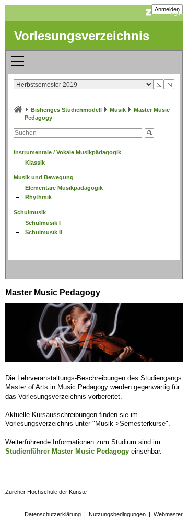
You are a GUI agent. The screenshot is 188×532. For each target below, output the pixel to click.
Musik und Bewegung (44, 177)
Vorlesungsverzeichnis (81, 36)
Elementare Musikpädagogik (64, 187)
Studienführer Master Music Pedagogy (67, 451)
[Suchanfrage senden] (149, 133)
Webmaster (168, 514)
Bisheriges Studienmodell (66, 110)
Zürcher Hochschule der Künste (46, 492)
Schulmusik (30, 212)
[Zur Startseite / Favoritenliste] (18, 110)
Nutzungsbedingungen (117, 514)
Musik (118, 110)
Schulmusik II (43, 232)
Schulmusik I (43, 222)
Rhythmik (38, 197)
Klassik (35, 162)
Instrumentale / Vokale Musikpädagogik (67, 152)
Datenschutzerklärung (53, 514)
